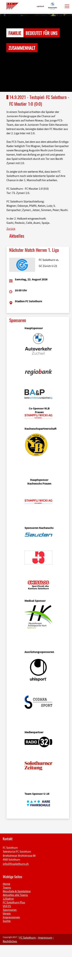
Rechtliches (10, 941)
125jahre (8, 898)
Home (6, 884)
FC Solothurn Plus (14, 902)
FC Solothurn (27, 937)
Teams (7, 887)
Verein (7, 913)
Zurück (10, 228)
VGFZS (7, 906)
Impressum (45, 937)
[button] (5, 53)
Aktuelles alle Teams (15, 895)
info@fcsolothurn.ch (16, 864)
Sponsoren (10, 910)
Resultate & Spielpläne (17, 891)
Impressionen (11, 917)
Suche (7, 921)
